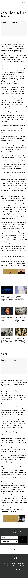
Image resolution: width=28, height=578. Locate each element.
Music (2, 350)
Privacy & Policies (10, 563)
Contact (7, 565)
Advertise (20, 563)
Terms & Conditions (17, 565)
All (6, 350)
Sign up (22, 539)
